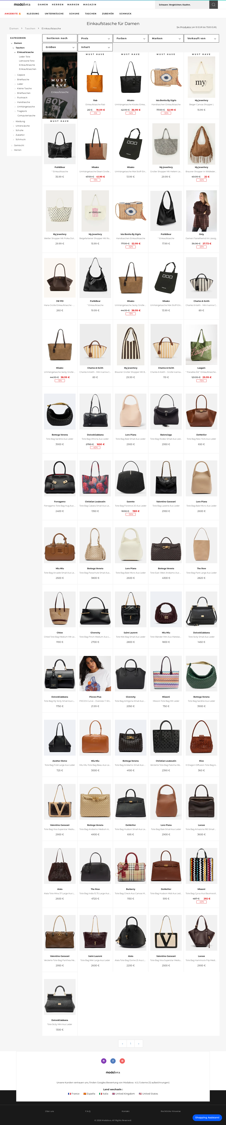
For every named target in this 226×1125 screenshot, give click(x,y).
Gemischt (19, 145)
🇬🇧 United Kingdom (123, 1093)
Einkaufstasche (25, 52)
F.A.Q (87, 1111)
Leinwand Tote (26, 61)
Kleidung (33, 13)
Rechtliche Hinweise (171, 1111)
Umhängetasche (26, 106)
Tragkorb (22, 111)
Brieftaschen (23, 93)
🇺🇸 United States (148, 1093)
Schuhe (74, 13)
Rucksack (22, 97)
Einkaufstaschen (27, 69)
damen (43, 4)
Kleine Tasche (24, 88)
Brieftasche (23, 79)
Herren (17, 150)
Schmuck (125, 13)
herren (58, 4)
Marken (73, 4)
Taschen (90, 13)
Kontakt (125, 1111)
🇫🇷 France (73, 1093)
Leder (20, 84)
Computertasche (26, 115)
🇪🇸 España (89, 1093)
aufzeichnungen (159, 1082)
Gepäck (21, 75)
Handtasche (23, 102)
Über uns (49, 1111)
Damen (18, 43)
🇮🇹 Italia (103, 1093)
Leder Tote (24, 56)
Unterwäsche (54, 13)
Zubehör (108, 13)
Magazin (90, 4)
